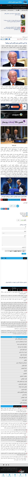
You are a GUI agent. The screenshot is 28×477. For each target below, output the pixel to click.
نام (25, 226)
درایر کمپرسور (24, 368)
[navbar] (26, 5)
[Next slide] (2, 258)
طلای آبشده (24, 400)
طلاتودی (25, 373)
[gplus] (6, 209)
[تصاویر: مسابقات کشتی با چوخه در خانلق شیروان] (14, 270)
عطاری (25, 360)
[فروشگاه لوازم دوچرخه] (14, 115)
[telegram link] (6, 464)
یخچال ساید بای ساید (22, 347)
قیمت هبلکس (24, 379)
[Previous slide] (5, 258)
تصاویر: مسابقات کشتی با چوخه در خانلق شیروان (16, 282)
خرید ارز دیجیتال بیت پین (21, 341)
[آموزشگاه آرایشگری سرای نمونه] (14, 122)
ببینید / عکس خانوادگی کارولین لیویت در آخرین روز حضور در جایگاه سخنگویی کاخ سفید (13, 292)
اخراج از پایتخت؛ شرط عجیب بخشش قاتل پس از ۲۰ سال (12, 14)
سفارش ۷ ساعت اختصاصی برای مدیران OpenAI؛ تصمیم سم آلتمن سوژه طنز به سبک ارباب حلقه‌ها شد (12, 28)
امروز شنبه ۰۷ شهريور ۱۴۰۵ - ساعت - (19, 5)
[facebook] (4, 209)
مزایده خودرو (24, 389)
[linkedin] (8, 209)
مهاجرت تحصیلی (23, 376)
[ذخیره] (5, 39)
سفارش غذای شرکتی (23, 384)
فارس (24, 202)
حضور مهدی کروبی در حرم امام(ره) (20, 328)
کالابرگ (25, 371)
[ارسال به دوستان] (3, 39)
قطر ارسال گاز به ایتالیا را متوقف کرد (20, 430)
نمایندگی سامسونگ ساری (21, 363)
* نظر (25, 236)
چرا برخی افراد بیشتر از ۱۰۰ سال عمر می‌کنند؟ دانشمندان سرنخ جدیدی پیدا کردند (12, 21)
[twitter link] (4, 464)
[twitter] (2, 209)
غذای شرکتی (24, 365)
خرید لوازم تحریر (23, 349)
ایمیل (25, 231)
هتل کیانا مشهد (23, 355)
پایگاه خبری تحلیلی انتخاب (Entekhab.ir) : (19, 68)
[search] (1, 5)
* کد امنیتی (24, 247)
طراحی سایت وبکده (23, 387)
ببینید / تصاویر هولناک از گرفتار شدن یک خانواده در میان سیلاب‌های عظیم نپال (13, 296)
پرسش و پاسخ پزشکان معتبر (21, 339)
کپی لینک (23, 199)
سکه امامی (24, 395)
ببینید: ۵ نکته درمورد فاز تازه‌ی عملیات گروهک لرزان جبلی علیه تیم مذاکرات (13, 299)
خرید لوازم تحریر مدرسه (22, 344)
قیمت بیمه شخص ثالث (22, 381)
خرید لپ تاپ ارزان (23, 352)
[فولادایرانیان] (14, 107)
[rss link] (8, 464)
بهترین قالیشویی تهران (22, 392)
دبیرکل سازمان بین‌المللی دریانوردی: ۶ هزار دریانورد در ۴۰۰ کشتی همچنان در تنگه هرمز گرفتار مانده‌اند (13, 454)
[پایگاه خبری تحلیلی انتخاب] (25, 2)
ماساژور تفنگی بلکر (23, 357)
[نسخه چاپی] (1, 39)
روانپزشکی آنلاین (23, 403)
